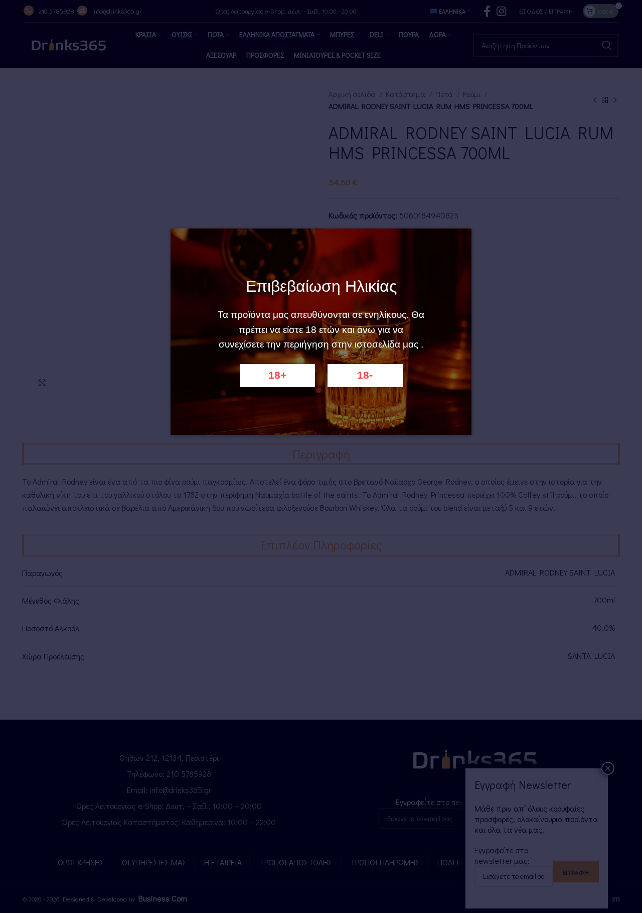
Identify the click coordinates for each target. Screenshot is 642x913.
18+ (277, 375)
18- (365, 375)
